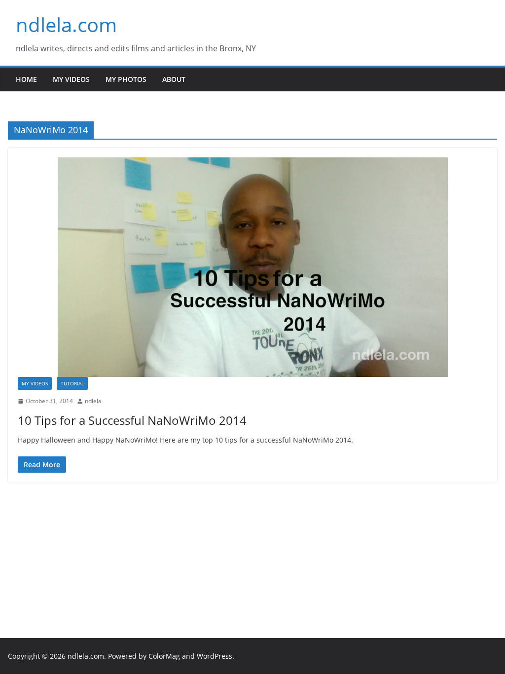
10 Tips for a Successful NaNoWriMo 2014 (132, 420)
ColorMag (164, 656)
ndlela (93, 401)
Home (26, 79)
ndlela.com (66, 24)
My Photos (126, 79)
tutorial (72, 383)
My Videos (71, 79)
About (173, 79)
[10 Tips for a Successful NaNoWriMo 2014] (252, 267)
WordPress (214, 656)
